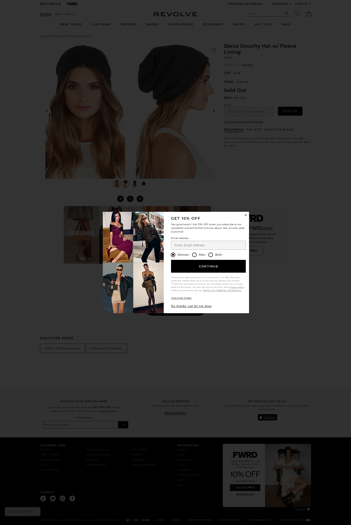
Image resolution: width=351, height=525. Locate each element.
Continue (208, 266)
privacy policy (237, 287)
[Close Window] (246, 215)
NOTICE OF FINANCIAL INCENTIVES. (222, 290)
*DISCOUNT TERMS (181, 298)
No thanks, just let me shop (191, 306)
